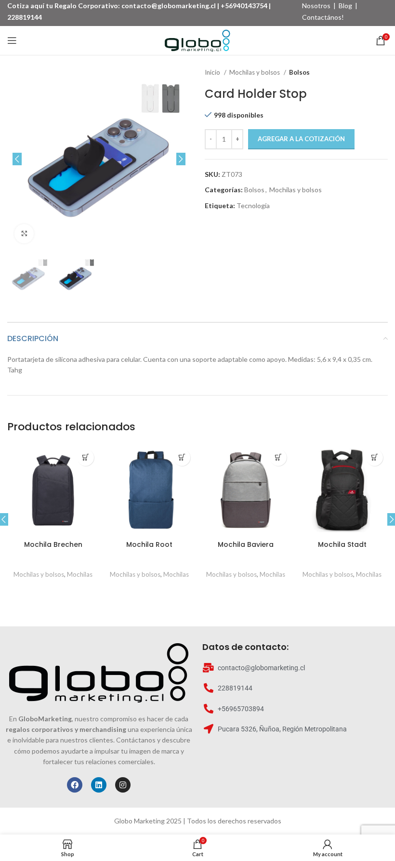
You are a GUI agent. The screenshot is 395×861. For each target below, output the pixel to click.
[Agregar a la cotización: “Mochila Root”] (181, 457)
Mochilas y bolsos (255, 72)
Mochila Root (149, 544)
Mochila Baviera (246, 544)
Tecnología (253, 205)
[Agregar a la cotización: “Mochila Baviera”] (278, 457)
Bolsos (299, 72)
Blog (345, 5)
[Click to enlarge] (24, 233)
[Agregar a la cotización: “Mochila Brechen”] (85, 457)
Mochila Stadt (342, 544)
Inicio (213, 72)
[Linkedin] (98, 785)
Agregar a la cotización (301, 139)
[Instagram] (123, 785)
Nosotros (316, 5)
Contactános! (323, 17)
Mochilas (79, 574)
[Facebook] (74, 785)
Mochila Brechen (53, 544)
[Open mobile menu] (12, 40)
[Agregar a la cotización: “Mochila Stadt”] (374, 457)
